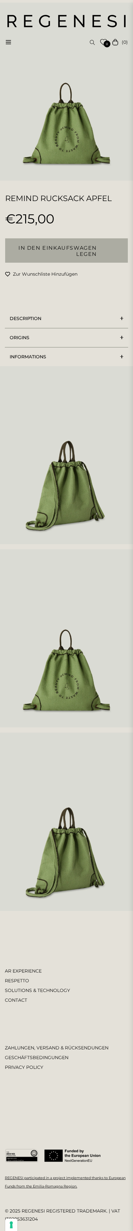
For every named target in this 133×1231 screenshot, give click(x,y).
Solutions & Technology (37, 990)
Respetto (17, 981)
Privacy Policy (24, 1067)
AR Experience (23, 971)
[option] (66, 92)
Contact (16, 1000)
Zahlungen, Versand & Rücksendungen (56, 1048)
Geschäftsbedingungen (36, 1057)
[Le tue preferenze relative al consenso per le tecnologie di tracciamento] (11, 1225)
